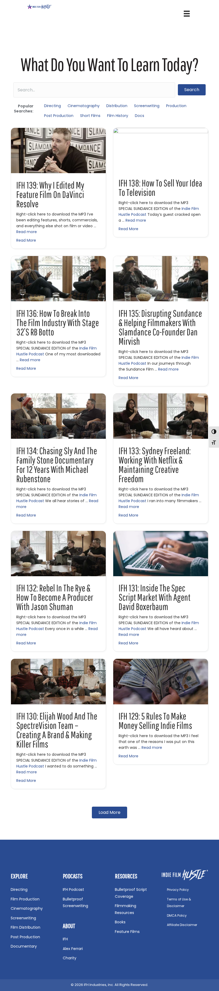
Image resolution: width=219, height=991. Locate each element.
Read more (26, 231)
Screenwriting (146, 105)
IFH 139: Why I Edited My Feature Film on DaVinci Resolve (50, 194)
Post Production (58, 115)
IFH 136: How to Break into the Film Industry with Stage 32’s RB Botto (57, 322)
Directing (52, 105)
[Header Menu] (187, 13)
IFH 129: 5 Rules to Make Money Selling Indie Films (155, 721)
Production (176, 105)
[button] (192, 89)
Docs (139, 115)
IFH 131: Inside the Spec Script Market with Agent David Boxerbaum (154, 597)
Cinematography (84, 105)
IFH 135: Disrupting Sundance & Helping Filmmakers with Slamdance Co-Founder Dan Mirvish (160, 327)
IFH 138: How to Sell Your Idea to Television (160, 188)
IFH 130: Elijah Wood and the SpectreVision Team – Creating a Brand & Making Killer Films (56, 730)
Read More (26, 240)
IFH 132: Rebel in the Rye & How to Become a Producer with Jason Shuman (54, 597)
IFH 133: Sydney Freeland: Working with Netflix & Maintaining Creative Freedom (155, 464)
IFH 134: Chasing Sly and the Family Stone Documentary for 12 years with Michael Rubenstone (56, 464)
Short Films (90, 115)
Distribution (116, 105)
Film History (117, 115)
